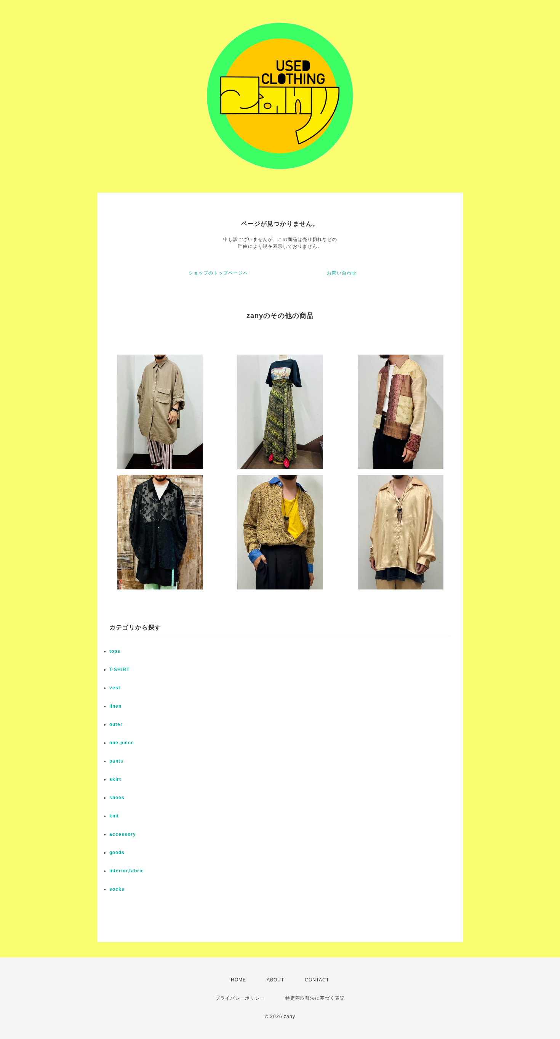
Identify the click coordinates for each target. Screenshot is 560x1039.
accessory (122, 834)
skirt (115, 779)
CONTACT (317, 980)
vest (114, 688)
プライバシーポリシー (240, 998)
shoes (117, 797)
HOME (238, 980)
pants (116, 761)
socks (117, 889)
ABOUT (275, 980)
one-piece (121, 742)
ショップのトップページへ (218, 273)
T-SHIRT (119, 669)
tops (114, 651)
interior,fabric (126, 871)
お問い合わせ (342, 273)
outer (116, 724)
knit (114, 816)
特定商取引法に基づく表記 (315, 998)
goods (117, 852)
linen (115, 706)
